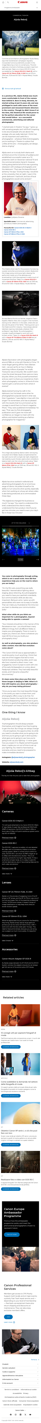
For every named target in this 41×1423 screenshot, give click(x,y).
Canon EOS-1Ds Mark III (29, 335)
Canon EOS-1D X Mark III (23, 71)
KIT (2, 1127)
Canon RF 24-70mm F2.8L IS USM (17, 892)
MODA (3, 1029)
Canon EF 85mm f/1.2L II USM (14, 234)
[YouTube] (30, 1414)
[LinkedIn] (20, 1414)
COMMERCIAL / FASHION (20, 15)
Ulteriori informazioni (11, 1047)
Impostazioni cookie (30, 1405)
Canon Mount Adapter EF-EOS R (16, 959)
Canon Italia (19, 1410)
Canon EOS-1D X (30, 279)
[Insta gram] (15, 1414)
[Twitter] (25, 1414)
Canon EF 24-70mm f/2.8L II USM (13, 73)
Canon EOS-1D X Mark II (22, 228)
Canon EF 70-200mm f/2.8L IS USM (19, 337)
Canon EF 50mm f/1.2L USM (13, 232)
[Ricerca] (8, 2)
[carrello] (3, 2)
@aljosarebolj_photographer (23, 757)
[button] (37, 560)
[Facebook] (11, 1414)
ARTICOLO (4, 1078)
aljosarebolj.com (16, 762)
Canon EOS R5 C (10, 230)
